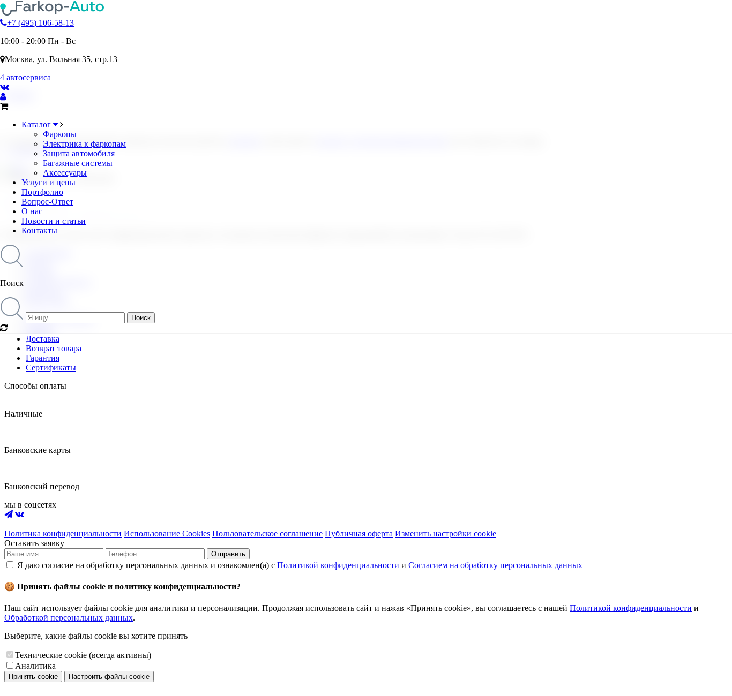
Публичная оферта (359, 533)
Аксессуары (65, 172)
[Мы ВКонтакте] (4, 87)
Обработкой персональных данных (68, 617)
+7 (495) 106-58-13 (40, 22)
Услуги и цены (48, 182)
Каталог (37, 124)
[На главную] (52, 13)
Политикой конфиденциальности (338, 565)
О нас (31, 211)
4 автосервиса (25, 77)
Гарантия (42, 357)
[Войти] (3, 96)
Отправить (228, 554)
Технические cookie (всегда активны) (83, 655)
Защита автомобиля (79, 153)
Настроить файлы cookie (109, 676)
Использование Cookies (167, 533)
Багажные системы (78, 163)
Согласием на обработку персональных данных (495, 565)
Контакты (39, 230)
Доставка (42, 338)
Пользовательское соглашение (267, 533)
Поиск (141, 318)
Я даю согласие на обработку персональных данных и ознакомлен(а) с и (299, 565)
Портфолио (42, 191)
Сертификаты (51, 367)
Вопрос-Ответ (47, 201)
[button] (366, 266)
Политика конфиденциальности (63, 533)
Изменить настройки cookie (445, 533)
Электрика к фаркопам (84, 143)
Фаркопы (60, 134)
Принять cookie (33, 676)
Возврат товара (53, 348)
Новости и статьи (53, 220)
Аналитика (35, 665)
